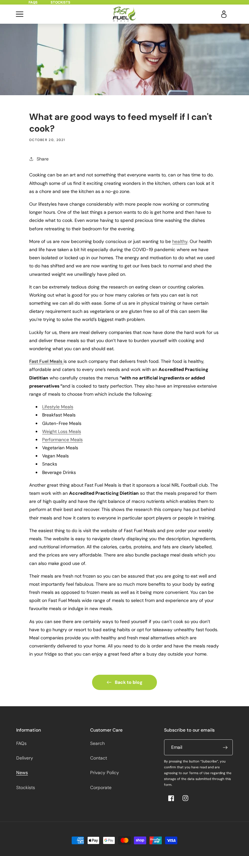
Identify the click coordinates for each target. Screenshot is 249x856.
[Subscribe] (225, 747)
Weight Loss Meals (61, 431)
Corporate (101, 787)
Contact (98, 758)
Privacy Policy (104, 772)
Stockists (60, 2)
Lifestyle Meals (57, 407)
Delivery (24, 758)
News (22, 772)
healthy (179, 241)
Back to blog (128, 682)
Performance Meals (62, 439)
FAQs (33, 2)
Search (97, 743)
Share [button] (43, 159)
